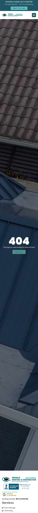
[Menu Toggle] (34, 15)
